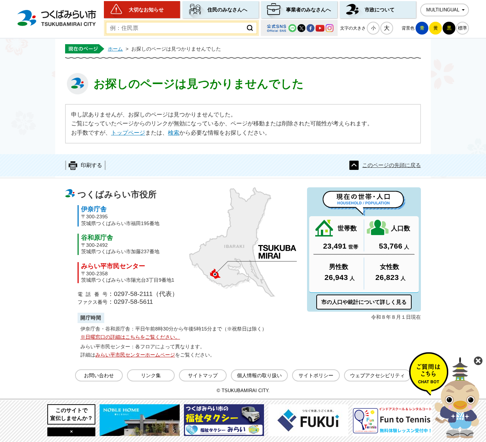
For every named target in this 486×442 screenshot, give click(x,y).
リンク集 (151, 375)
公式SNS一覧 (299, 28)
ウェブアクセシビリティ (377, 375)
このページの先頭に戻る (391, 165)
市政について (380, 9)
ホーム (115, 49)
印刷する (91, 165)
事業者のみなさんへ (308, 9)
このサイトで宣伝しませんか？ (71, 414)
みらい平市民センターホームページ (135, 355)
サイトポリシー (316, 375)
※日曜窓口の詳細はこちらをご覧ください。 (130, 337)
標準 (462, 28)
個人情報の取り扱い (259, 375)
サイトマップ (203, 375)
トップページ (128, 133)
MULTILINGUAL (442, 9)
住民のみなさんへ (227, 9)
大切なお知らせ (146, 9)
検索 (173, 133)
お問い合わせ (99, 375)
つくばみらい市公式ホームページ (56, 18)
